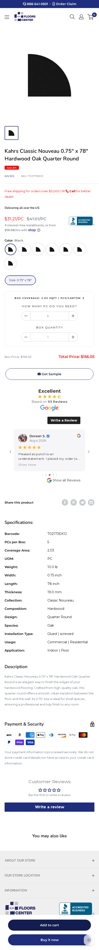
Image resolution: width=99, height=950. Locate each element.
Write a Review (64, 420)
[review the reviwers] (79, 436)
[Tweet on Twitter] (82, 502)
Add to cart (49, 925)
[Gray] (38, 249)
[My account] (81, 16)
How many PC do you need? (49, 306)
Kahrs (9, 176)
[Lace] (66, 249)
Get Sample (51, 374)
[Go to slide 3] (49, 475)
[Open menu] (7, 17)
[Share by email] (91, 502)
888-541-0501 (37, 4)
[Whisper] (10, 263)
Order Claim (65, 4)
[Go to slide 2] (46, 474)
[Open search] (72, 16)
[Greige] (52, 249)
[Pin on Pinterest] (73, 502)
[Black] (10, 249)
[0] (90, 17)
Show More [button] (27, 464)
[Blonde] (24, 249)
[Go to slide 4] (53, 474)
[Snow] (79, 249)
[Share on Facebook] (65, 502)
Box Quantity (49, 327)
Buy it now (50, 940)
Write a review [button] (49, 807)
